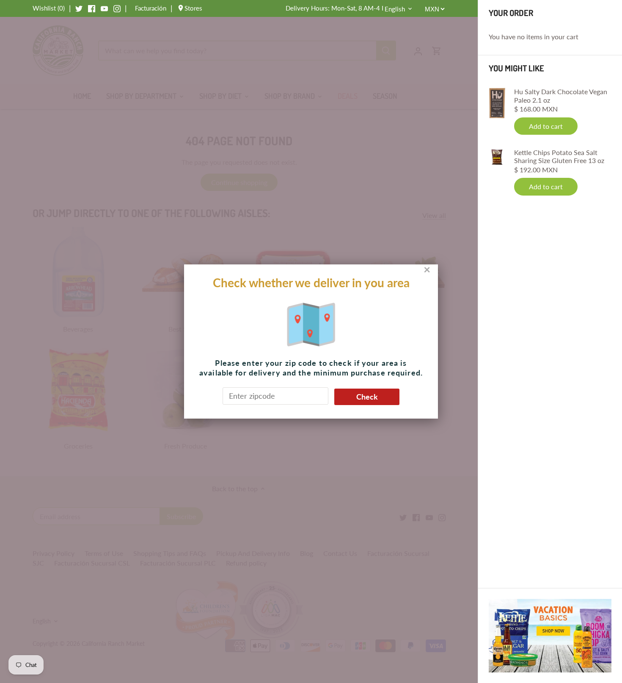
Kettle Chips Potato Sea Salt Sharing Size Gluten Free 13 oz (559, 156)
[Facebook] (91, 8)
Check (367, 396)
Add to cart (546, 126)
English (395, 9)
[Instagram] (117, 8)
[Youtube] (104, 8)
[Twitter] (79, 8)
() (49, 8)
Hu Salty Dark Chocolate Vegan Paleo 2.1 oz (560, 95)
